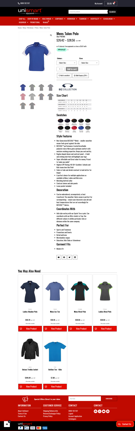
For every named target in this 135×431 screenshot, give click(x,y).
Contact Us (21, 416)
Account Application (75, 416)
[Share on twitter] (69, 257)
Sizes (81, 58)
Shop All (22, 18)
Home (19, 27)
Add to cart (72, 69)
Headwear (22, 22)
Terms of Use (22, 413)
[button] (51, 35)
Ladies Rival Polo (105, 311)
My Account (99, 3)
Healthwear (46, 18)
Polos (36, 27)
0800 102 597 (25, 3)
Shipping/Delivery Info (50, 411)
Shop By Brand (32, 18)
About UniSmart (23, 411)
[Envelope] (103, 411)
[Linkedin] (108, 411)
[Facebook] (95, 411)
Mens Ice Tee (55, 311)
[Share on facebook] (64, 257)
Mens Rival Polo (80, 311)
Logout (70, 413)
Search (112, 11)
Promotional (35, 22)
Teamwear (82, 18)
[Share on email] (59, 257)
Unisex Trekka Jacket (30, 369)
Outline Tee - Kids (55, 369)
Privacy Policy (47, 416)
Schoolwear (108, 18)
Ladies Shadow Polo (30, 311)
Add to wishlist (65, 75)
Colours (59, 58)
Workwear (71, 18)
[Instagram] (99, 411)
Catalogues (72, 419)
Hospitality (95, 18)
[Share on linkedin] (75, 257)
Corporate (59, 18)
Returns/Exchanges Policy (51, 413)
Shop (24, 27)
